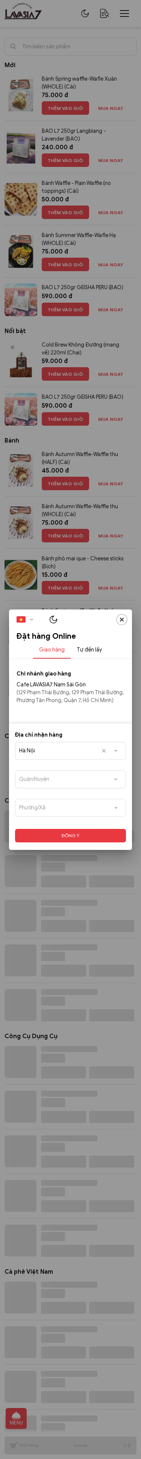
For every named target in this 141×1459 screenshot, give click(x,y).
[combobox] (70, 751)
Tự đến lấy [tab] (89, 650)
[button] (27, 620)
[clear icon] (103, 751)
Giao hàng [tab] (52, 650)
